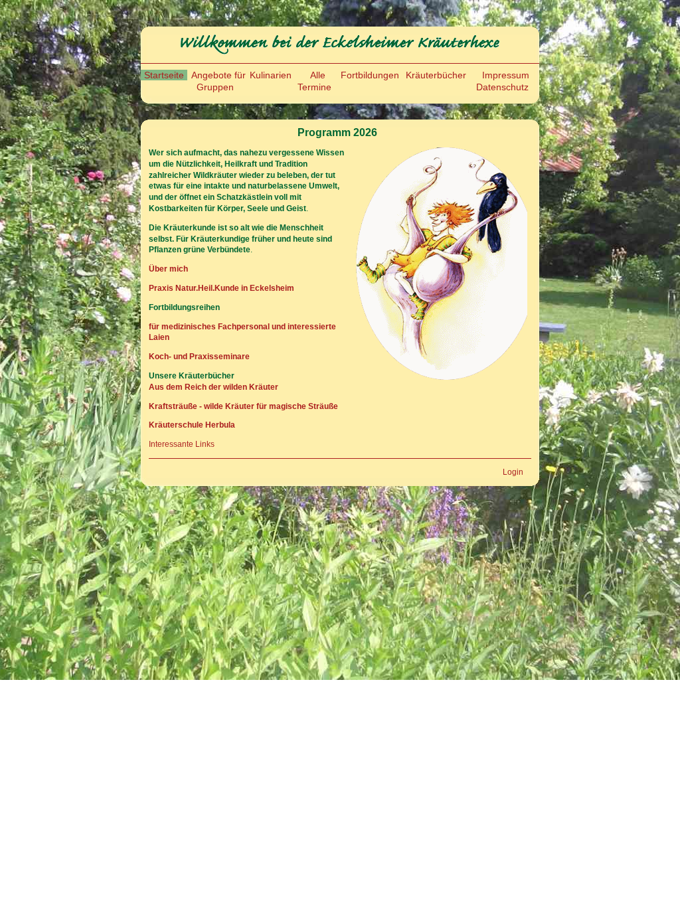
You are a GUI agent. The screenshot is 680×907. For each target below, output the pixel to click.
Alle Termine (314, 81)
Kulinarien (271, 75)
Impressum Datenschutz (502, 81)
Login (513, 472)
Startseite (164, 75)
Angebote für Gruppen (218, 81)
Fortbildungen (370, 75)
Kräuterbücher (436, 75)
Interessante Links (181, 444)
